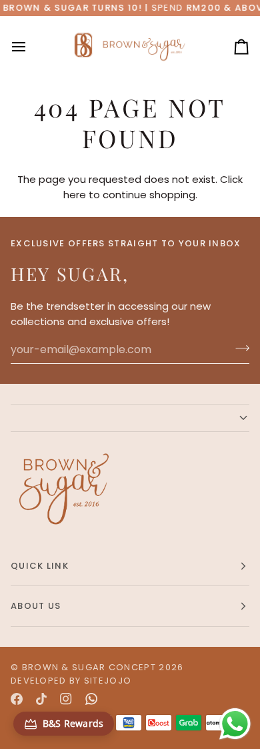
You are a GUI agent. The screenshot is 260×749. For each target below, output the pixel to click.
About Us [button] (36, 605)
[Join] (238, 347)
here (74, 195)
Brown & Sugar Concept (89, 667)
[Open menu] (31, 46)
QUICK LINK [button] (40, 565)
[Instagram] (66, 699)
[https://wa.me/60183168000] (91, 699)
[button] (130, 418)
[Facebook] (17, 699)
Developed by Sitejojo (71, 680)
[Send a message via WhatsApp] (235, 724)
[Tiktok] (41, 699)
